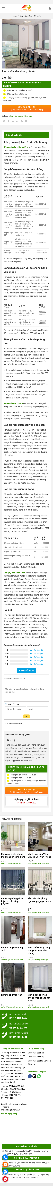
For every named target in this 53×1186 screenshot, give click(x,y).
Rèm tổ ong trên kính (11, 994)
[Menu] (3, 8)
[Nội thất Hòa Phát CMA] (26, 8)
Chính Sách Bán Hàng (36, 1057)
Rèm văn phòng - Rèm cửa (30, 16)
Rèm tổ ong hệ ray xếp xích (12, 949)
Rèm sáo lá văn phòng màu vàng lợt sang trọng (13, 855)
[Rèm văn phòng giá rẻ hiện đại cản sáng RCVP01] (13, 881)
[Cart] (50, 8)
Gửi (26, 716)
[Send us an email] (34, 1076)
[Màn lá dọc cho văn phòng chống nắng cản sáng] (40, 977)
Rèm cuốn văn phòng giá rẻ (16, 147)
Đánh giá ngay (26, 670)
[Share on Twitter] (13, 122)
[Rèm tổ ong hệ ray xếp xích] (13, 930)
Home (14, 16)
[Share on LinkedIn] (26, 122)
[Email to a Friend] (17, 122)
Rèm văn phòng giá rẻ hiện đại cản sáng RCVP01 (12, 901)
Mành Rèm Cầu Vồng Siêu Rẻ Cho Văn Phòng (39, 855)
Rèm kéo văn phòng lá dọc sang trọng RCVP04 (39, 900)
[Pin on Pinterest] (22, 122)
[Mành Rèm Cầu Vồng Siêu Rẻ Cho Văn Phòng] (40, 836)
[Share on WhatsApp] (4, 122)
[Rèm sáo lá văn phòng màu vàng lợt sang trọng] (13, 836)
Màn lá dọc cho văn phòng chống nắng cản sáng (39, 997)
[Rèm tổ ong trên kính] (13, 977)
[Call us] (39, 1076)
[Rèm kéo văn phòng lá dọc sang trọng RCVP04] (40, 881)
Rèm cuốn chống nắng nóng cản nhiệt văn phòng (39, 950)
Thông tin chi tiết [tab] (14, 135)
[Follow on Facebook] (30, 1076)
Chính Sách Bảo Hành (36, 1053)
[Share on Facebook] (9, 122)
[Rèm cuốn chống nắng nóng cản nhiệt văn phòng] (40, 930)
